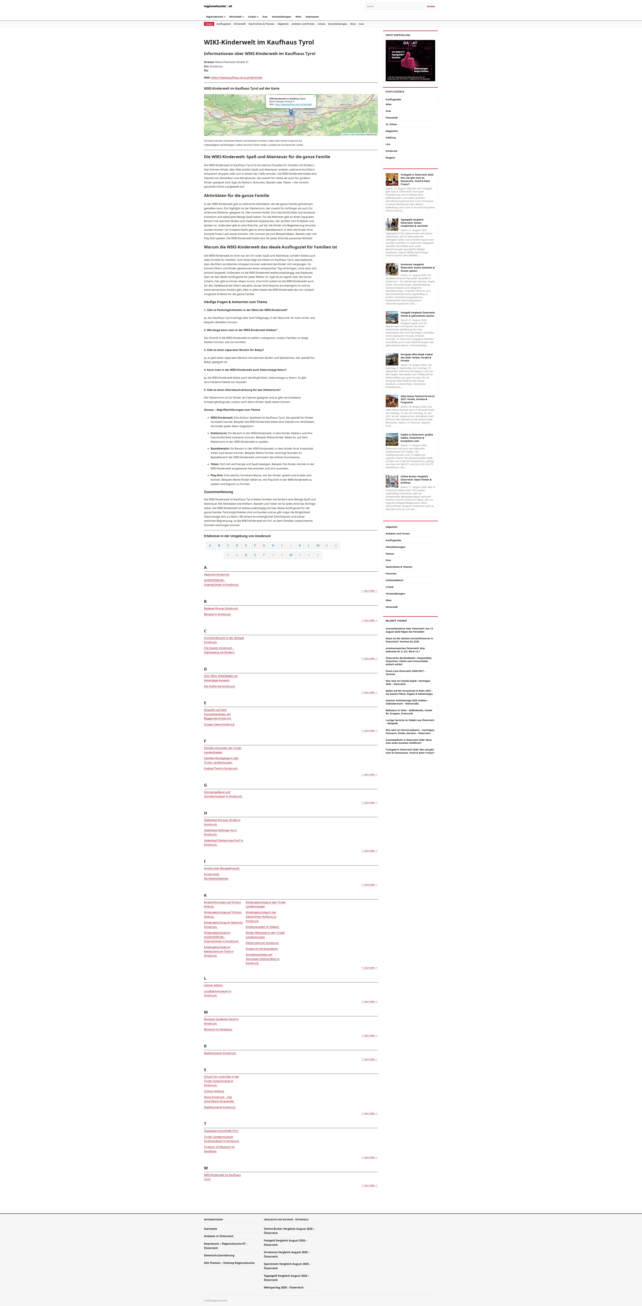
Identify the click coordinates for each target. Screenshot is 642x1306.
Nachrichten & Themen (262, 23)
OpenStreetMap (358, 134)
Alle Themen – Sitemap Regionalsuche (229, 1263)
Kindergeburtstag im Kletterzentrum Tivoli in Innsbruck (219, 951)
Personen (391, 573)
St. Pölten (391, 124)
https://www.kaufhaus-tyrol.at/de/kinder (237, 77)
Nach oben (369, 590)
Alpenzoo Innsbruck (217, 574)
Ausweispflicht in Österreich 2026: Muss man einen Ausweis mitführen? (409, 741)
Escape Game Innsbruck (219, 724)
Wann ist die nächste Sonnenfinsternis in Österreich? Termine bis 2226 (409, 640)
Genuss (390, 553)
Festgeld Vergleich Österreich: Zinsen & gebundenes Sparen (418, 314)
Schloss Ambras (214, 1091)
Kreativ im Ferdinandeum (262, 949)
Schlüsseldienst (394, 580)
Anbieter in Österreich (219, 1236)
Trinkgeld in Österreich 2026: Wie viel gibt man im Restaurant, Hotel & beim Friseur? (417, 179)
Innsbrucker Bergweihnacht (222, 868)
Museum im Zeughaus (218, 1029)
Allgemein (283, 23)
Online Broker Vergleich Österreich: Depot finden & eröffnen (416, 479)
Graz (265, 16)
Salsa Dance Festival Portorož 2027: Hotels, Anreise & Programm (418, 399)
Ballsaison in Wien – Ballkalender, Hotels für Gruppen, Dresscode (409, 712)
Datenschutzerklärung (219, 1255)
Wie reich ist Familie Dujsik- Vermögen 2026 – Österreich (408, 682)
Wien (298, 16)
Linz (388, 144)
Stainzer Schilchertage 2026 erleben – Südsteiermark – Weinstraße (407, 702)
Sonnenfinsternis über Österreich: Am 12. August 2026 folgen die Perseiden (410, 630)
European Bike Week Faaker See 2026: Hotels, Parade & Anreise (417, 357)
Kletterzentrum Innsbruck (262, 943)
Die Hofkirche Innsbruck (220, 686)
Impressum (312, 16)
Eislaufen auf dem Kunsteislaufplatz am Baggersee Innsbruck (218, 714)
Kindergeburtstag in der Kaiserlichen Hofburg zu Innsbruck (261, 916)
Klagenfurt (392, 131)
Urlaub (252, 16)
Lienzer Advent (213, 985)
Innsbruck (391, 150)
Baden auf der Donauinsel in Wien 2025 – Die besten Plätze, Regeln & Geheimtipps (409, 692)
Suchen (431, 6)
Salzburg (391, 137)
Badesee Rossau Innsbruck (221, 608)
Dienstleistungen (337, 23)
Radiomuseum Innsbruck (220, 1053)
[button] (291, 112)
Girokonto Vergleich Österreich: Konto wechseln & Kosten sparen (418, 267)
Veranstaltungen (281, 16)
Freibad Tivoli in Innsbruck (221, 768)
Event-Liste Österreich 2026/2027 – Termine (405, 672)
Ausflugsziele (224, 23)
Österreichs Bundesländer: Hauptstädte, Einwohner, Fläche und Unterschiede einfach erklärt (409, 661)
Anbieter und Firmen (303, 23)
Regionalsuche (214, 16)
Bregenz (390, 157)
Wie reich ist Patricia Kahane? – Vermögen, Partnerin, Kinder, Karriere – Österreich (410, 731)
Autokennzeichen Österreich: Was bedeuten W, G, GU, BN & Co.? (405, 650)
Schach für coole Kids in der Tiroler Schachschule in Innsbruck (221, 1081)
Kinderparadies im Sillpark (263, 927)
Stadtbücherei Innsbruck (220, 1107)
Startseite (210, 1229)
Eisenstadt (392, 117)
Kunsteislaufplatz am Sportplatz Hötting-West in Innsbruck (263, 959)
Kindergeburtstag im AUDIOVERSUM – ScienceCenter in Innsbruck (221, 937)
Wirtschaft (235, 16)
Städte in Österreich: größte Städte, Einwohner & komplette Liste (417, 438)
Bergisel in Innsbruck (217, 614)
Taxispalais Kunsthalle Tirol (221, 1131)
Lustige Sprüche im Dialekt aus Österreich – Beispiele (410, 722)
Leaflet (345, 134)
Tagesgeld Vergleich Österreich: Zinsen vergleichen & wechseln (414, 223)
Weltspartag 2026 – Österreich (284, 1287)
